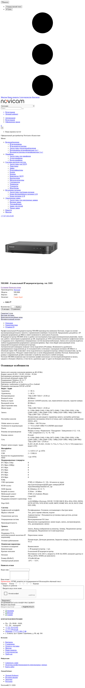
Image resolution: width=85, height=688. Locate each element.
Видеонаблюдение (12, 142)
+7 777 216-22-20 (11, 629)
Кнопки (13, 174)
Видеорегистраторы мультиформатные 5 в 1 (26, 152)
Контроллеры (15, 178)
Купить (18, 307)
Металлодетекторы (17, 180)
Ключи (12, 172)
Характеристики (11, 325)
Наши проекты (13, 97)
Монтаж (4, 97)
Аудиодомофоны (16, 158)
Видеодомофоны (16, 160)
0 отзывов (4, 287)
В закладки (5, 309)
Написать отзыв (15, 287)
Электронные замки (12, 198)
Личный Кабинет (11, 675)
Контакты (36, 97)
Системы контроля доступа (15, 162)
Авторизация (10, 118)
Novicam (17, 290)
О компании (10, 644)
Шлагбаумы (14, 188)
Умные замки (15, 208)
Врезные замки (15, 202)
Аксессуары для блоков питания (22, 192)
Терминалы (14, 184)
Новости (8, 210)
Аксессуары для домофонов (20, 156)
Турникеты (14, 186)
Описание (9, 323)
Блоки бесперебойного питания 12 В (24, 194)
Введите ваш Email (8, 605)
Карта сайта (9, 667)
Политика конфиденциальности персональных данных (26, 665)
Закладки (8, 679)
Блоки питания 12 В (17, 196)
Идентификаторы (16, 170)
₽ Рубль (9, 9)
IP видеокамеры (16, 144)
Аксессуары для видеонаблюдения (23, 148)
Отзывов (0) (9, 327)
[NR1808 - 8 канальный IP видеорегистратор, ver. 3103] (31, 279)
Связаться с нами (11, 663)
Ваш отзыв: (5, 579)
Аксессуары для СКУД (18, 164)
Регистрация (10, 120)
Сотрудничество (25, 97)
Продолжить (6, 600)
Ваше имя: (5, 570)
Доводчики (14, 166)
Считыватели (15, 182)
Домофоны (9, 154)
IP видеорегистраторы (18, 146)
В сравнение (16, 309)
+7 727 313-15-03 (7, 216)
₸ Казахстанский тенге (13, 7)
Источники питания (13, 190)
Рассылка (8, 681)
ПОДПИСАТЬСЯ (28, 607)
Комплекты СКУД (16, 176)
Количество (5, 307)
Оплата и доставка (12, 646)
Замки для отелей (16, 206)
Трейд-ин (8, 654)
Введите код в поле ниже (12, 588)
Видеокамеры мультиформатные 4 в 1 (24, 150)
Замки (12, 168)
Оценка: (4, 584)
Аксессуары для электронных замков (24, 200)
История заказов (11, 677)
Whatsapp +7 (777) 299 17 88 (15, 631)
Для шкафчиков (16, 204)
